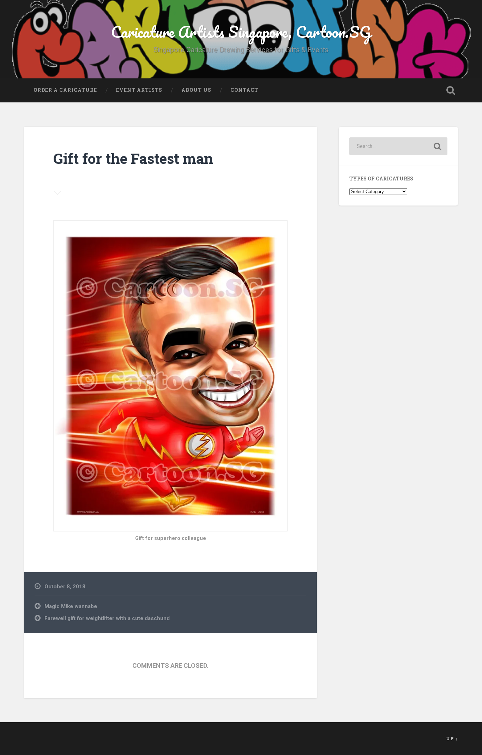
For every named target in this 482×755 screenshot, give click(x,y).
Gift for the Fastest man (133, 158)
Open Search (451, 90)
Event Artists (139, 90)
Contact (244, 90)
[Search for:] (398, 146)
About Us (196, 90)
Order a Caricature (65, 90)
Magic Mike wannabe (70, 606)
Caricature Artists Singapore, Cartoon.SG (241, 31)
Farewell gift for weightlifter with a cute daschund (107, 618)
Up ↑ (452, 738)
